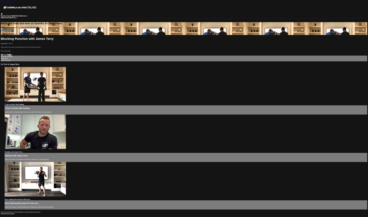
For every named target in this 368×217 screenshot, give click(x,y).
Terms (6, 212)
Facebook (4, 54)
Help (2, 212)
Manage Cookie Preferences (27, 212)
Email (10, 54)
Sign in (25, 16)
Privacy (10, 212)
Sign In (14, 17)
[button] (1, 14)
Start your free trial (6, 31)
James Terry (4, 43)
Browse (3, 16)
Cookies (16, 212)
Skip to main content (7, 1)
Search (9, 16)
